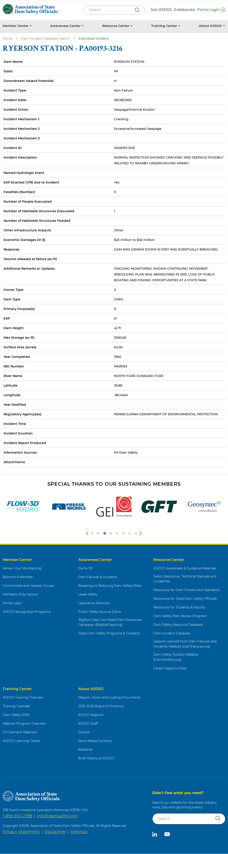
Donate (84, 732)
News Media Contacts (95, 741)
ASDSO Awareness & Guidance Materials (184, 568)
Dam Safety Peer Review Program (180, 616)
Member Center (15, 26)
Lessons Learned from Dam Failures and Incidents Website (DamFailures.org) (184, 643)
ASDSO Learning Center (21, 741)
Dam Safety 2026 (16, 715)
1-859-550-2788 (17, 815)
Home (7, 39)
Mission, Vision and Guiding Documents (109, 697)
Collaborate (184, 10)
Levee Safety (87, 594)
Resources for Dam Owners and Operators (186, 590)
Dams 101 (85, 568)
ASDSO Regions (90, 715)
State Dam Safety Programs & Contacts (109, 633)
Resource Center (115, 26)
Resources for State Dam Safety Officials (185, 599)
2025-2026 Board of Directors (101, 706)
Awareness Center (65, 26)
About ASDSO (210, 26)
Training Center (164, 26)
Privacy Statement (21, 831)
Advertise (85, 750)
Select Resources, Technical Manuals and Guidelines (184, 578)
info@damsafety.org (57, 815)
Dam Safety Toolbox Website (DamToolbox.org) (175, 657)
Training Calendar (16, 706)
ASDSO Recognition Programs (27, 612)
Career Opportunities (169, 668)
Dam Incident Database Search (45, 39)
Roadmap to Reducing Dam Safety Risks (109, 586)
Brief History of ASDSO (96, 758)
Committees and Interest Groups (28, 586)
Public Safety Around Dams (99, 612)
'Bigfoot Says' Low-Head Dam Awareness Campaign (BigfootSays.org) (110, 622)
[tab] (92, 533)
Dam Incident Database (171, 633)
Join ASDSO (161, 10)
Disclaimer (55, 831)
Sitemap (78, 831)
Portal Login (208, 10)
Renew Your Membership (22, 568)
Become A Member (18, 577)
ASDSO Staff (88, 724)
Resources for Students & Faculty (179, 607)
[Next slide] (140, 533)
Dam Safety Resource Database (178, 625)
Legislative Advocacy (94, 603)
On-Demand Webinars (20, 732)
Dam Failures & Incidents (97, 577)
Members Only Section (20, 594)
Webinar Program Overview (24, 724)
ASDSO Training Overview (23, 697)
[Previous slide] (87, 533)
